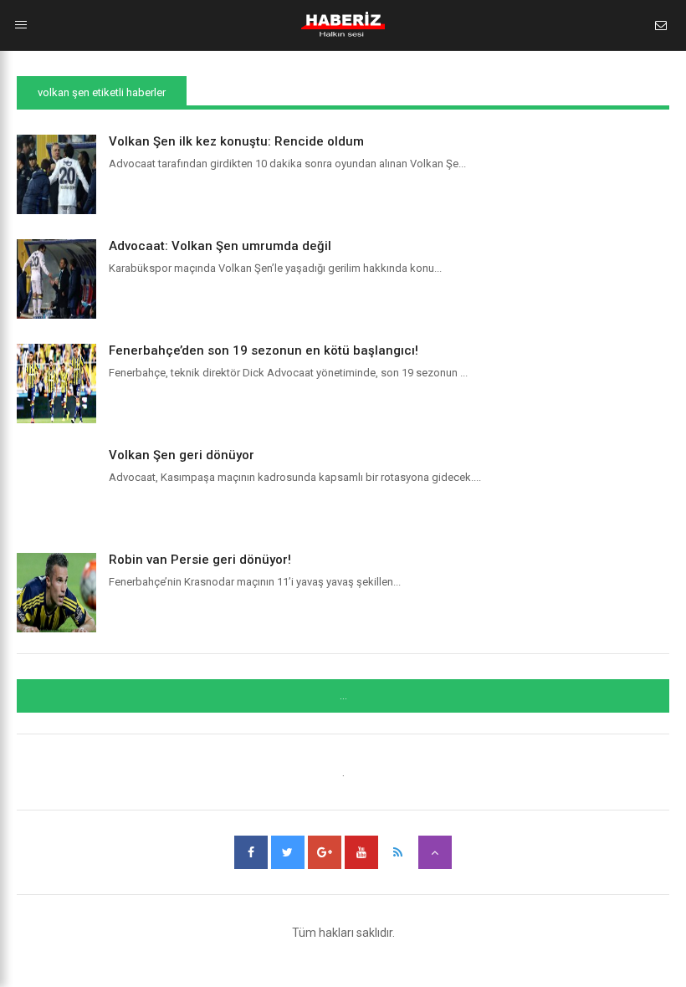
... (343, 696)
